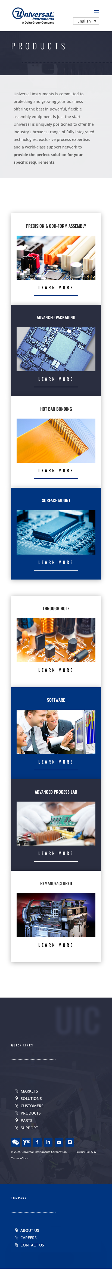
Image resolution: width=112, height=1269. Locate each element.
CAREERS (28, 1237)
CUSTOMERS (32, 1105)
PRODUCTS (31, 1113)
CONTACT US (32, 1245)
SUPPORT (29, 1127)
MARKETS (29, 1091)
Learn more (56, 287)
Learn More (56, 379)
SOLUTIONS (31, 1098)
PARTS (26, 1120)
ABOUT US (29, 1230)
